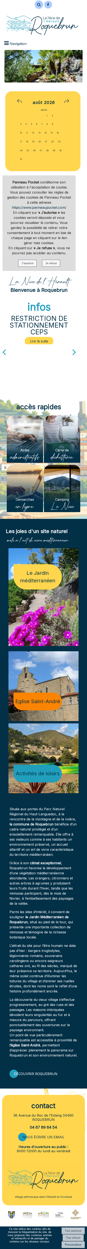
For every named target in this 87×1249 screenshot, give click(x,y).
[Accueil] (42, 22)
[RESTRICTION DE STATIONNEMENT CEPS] (39, 341)
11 (27, 133)
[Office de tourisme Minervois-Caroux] (43, 1221)
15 (52, 133)
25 (28, 150)
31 (21, 159)
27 (41, 150)
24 (21, 150)
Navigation (18, 44)
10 (21, 133)
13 (39, 133)
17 (21, 141)
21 (46, 141)
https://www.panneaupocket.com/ (39, 207)
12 (33, 133)
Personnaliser (73, 1244)
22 (52, 141)
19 (33, 141)
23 (59, 141)
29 (54, 150)
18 (27, 141)
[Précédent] (4, 351)
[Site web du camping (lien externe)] (59, 1217)
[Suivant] (74, 351)
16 (58, 133)
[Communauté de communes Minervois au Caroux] (27, 1217)
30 (60, 150)
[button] (39, 4)
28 (47, 150)
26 (34, 150)
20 (39, 141)
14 (45, 133)
